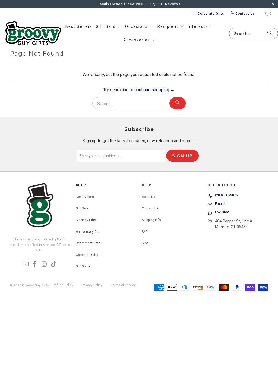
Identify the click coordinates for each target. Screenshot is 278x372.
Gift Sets (82, 208)
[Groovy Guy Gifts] (33, 33)
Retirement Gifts (88, 243)
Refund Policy (63, 285)
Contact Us (150, 208)
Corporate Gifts (87, 255)
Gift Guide (83, 266)
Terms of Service (123, 285)
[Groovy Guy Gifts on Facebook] (35, 264)
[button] (109, 26)
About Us (148, 197)
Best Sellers (85, 197)
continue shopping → (154, 89)
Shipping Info (151, 220)
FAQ (145, 232)
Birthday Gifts (86, 220)
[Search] (270, 33)
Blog (145, 243)
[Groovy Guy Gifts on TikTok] (54, 264)
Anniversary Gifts (89, 232)
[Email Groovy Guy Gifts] (25, 264)
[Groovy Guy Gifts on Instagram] (44, 264)
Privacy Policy (92, 285)
